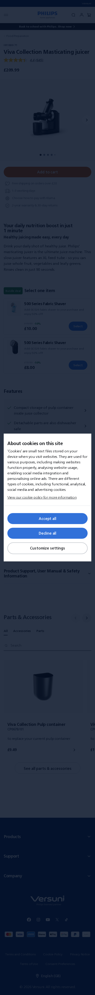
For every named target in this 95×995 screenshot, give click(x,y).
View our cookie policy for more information (42, 497)
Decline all (47, 533)
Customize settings (47, 548)
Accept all (47, 518)
